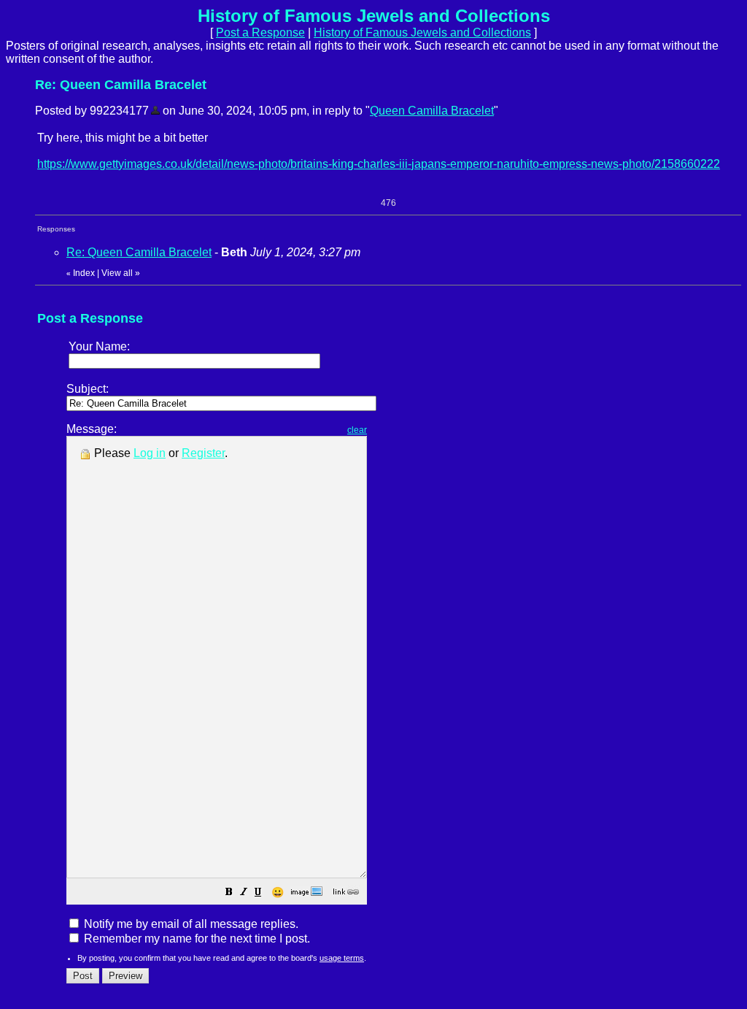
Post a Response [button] (260, 32)
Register (203, 453)
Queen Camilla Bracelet (432, 110)
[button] (229, 893)
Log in (149, 453)
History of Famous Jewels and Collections (422, 32)
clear (357, 430)
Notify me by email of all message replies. (189, 924)
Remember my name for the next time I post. (195, 938)
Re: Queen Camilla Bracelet (139, 252)
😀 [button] (277, 892)
